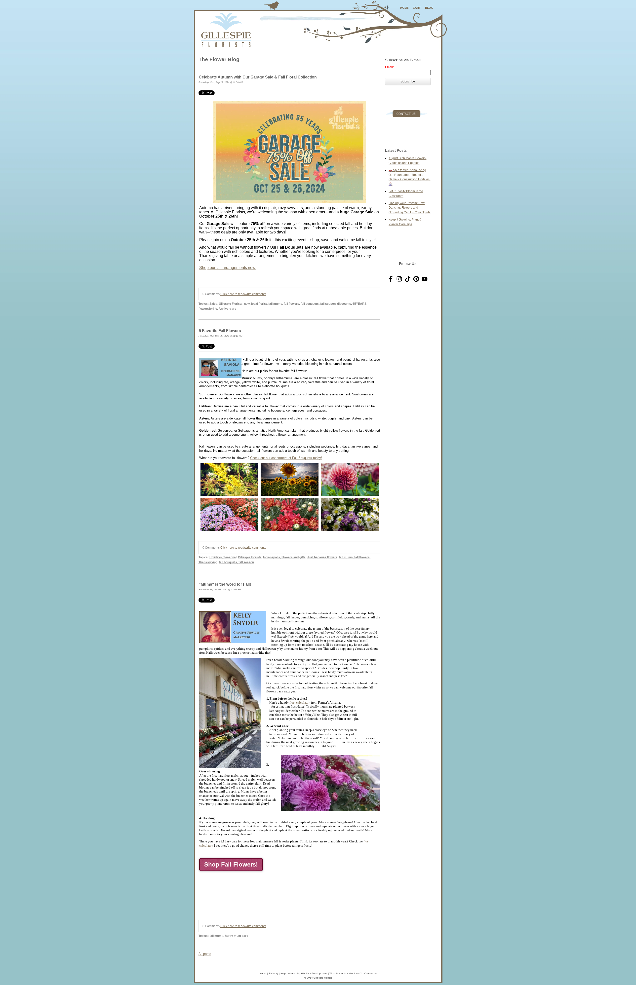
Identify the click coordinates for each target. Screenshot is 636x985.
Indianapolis (271, 557)
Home (404, 7)
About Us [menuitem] (293, 973)
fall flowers (291, 303)
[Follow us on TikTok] (408, 279)
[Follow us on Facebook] (391, 279)
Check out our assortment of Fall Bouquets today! (286, 458)
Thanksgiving (208, 562)
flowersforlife (208, 308)
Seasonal (230, 557)
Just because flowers (322, 557)
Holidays (215, 557)
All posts (205, 954)
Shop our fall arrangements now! (227, 267)
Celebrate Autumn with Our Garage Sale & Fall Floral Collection (258, 77)
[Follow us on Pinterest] (416, 279)
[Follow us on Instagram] (399, 279)
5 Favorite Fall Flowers (220, 330)
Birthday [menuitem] (273, 973)
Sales (213, 303)
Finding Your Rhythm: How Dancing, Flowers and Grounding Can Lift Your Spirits (409, 207)
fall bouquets (310, 303)
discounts (344, 303)
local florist (259, 303)
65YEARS (359, 303)
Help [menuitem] (283, 973)
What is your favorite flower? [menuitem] (345, 973)
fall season (328, 303)
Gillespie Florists (230, 303)
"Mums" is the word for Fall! (225, 584)
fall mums (275, 303)
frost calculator (299, 702)
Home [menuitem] (263, 973)
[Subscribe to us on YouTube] (425, 279)
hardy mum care (236, 935)
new (247, 303)
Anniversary (227, 308)
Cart (417, 7)
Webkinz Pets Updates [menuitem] (314, 973)
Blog (429, 7)
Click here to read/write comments (243, 294)
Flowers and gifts (293, 557)
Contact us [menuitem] (370, 973)
